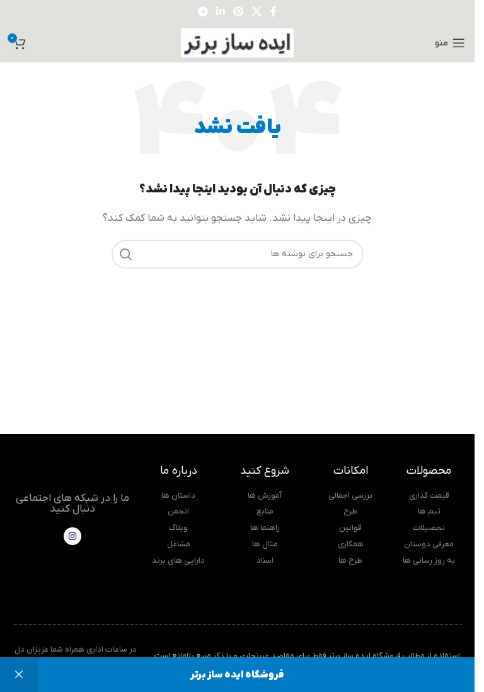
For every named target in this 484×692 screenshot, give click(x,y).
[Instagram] (72, 536)
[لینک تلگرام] (202, 12)
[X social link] (257, 12)
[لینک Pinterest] (238, 12)
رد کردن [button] (19, 675)
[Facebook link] (273, 12)
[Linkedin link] (220, 12)
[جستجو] (126, 254)
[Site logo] (237, 42)
